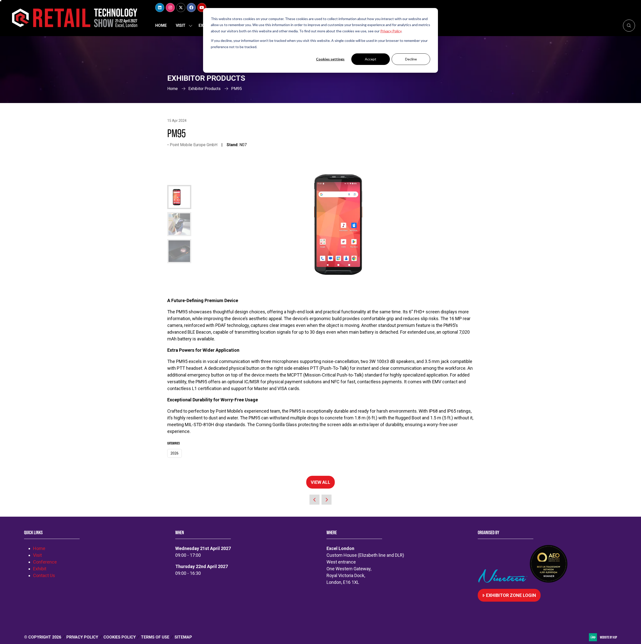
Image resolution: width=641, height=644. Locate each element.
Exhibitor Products (204, 88)
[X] (180, 7)
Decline (411, 59)
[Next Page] (327, 500)
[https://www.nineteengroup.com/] (504, 581)
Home (161, 25)
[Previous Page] (314, 500)
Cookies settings (330, 59)
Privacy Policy (82, 637)
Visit (181, 25)
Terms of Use (155, 637)
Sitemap (183, 637)
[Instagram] (170, 7)
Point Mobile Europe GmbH (193, 144)
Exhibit (39, 568)
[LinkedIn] (159, 7)
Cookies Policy (119, 637)
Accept (370, 59)
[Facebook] (191, 7)
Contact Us (44, 575)
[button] (629, 26)
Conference (45, 562)
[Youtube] (201, 7)
